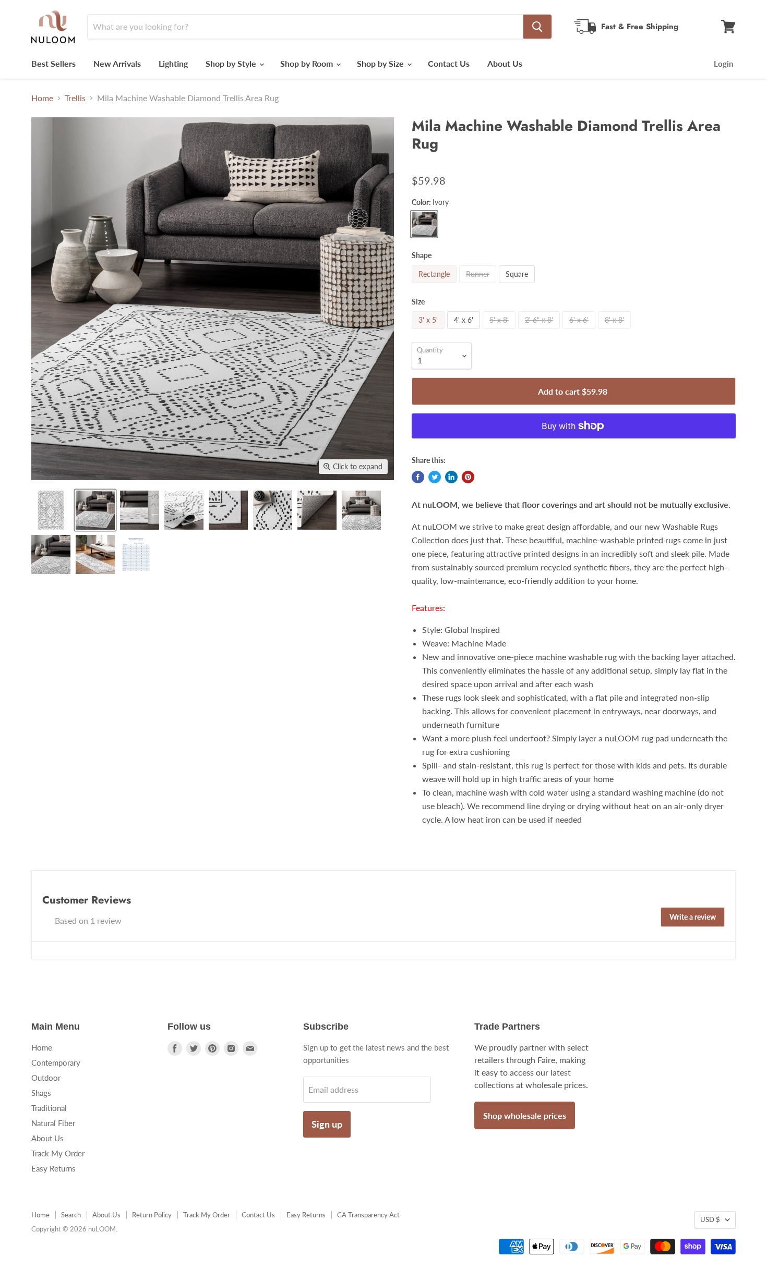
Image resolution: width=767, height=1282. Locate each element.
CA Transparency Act (368, 1215)
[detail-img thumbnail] (361, 510)
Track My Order (58, 1153)
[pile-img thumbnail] (139, 510)
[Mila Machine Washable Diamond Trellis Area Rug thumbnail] (136, 554)
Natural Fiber (53, 1123)
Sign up (326, 1124)
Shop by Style (232, 63)
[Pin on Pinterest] (468, 477)
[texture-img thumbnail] (272, 510)
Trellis (75, 98)
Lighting (173, 63)
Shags (41, 1092)
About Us (504, 63)
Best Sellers (53, 63)
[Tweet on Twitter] (434, 477)
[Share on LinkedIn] (451, 477)
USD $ (710, 1219)
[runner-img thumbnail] (95, 554)
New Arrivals (117, 63)
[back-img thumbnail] (317, 510)
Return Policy (152, 1215)
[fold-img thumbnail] (184, 510)
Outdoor (46, 1077)
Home (42, 98)
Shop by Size (381, 63)
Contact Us (449, 63)
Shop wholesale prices (524, 1115)
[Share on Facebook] (418, 477)
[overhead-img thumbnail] (50, 510)
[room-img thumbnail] (95, 510)
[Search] (537, 27)
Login (723, 63)
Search (71, 1215)
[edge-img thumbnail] (228, 510)
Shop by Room (307, 63)
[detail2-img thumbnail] (50, 554)
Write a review (692, 916)
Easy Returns (53, 1168)
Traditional (49, 1108)
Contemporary (55, 1062)
